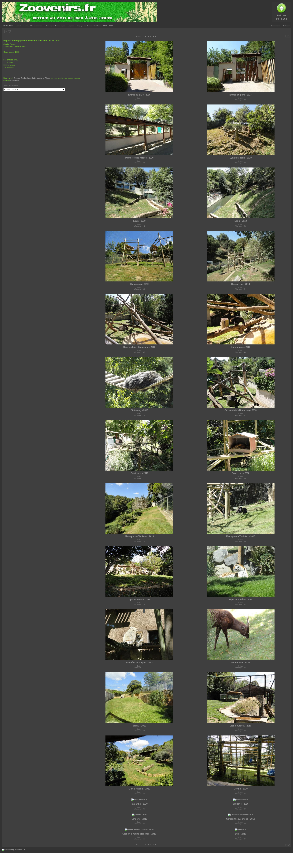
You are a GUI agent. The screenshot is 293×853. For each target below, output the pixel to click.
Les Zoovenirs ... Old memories (29, 26)
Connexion (275, 26)
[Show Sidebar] (5, 31)
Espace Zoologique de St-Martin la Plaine (32, 78)
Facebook (14, 81)
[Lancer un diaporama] (9, 31)
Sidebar (286, 26)
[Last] (289, 36)
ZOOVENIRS (8, 26)
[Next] (286, 36)
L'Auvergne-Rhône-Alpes (55, 26)
